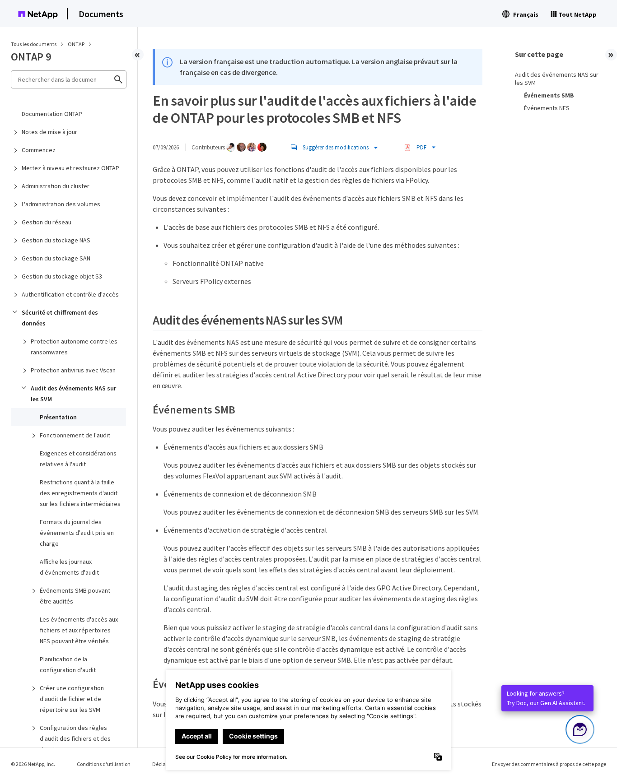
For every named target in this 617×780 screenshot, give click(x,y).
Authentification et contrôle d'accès (70, 294)
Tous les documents (33, 44)
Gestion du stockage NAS (56, 240)
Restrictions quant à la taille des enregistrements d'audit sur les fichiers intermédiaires (80, 493)
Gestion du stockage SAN (56, 258)
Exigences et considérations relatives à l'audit (78, 458)
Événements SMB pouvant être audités (75, 595)
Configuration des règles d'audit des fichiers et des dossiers (75, 738)
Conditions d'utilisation (104, 764)
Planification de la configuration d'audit (68, 664)
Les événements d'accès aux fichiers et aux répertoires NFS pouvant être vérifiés (79, 630)
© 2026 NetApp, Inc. (33, 764)
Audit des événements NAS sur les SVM (73, 393)
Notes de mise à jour (49, 132)
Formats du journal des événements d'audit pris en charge (77, 533)
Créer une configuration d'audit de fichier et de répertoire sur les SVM (72, 699)
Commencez (39, 150)
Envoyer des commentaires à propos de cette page (549, 764)
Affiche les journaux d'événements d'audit (69, 566)
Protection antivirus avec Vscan (73, 370)
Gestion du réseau (46, 222)
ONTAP (76, 44)
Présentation (58, 417)
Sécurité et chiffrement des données (60, 317)
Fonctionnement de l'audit (75, 435)
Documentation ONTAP (52, 114)
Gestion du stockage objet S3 (62, 276)
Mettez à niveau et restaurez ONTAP (70, 168)
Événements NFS (547, 108)
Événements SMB (549, 95)
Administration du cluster (55, 186)
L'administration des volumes (61, 204)
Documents (101, 13)
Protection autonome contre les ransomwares (74, 346)
